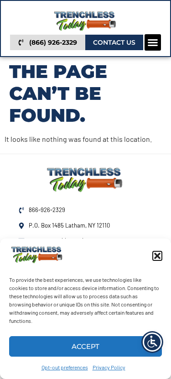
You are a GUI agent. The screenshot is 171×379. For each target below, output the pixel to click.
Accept (85, 346)
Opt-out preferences (64, 367)
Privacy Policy (109, 367)
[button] (157, 255)
